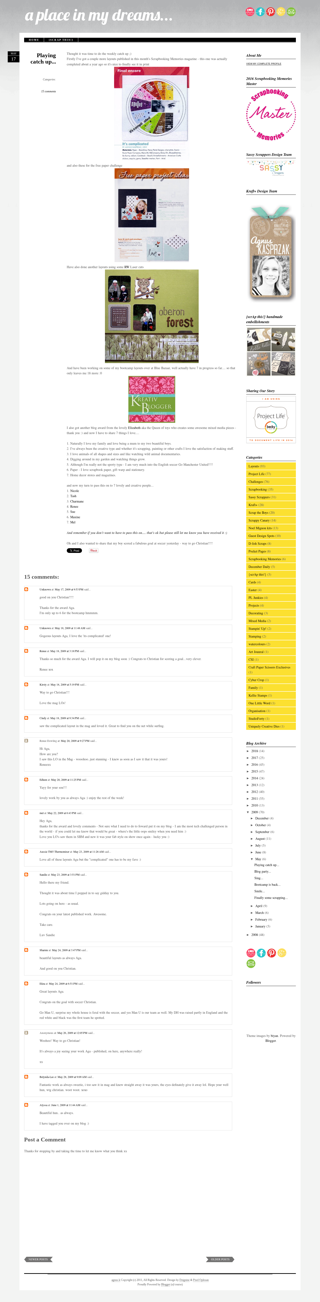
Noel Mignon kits (260, 528)
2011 (255, 798)
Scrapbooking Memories (265, 559)
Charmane (77, 501)
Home (34, 39)
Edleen (43, 779)
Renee (74, 506)
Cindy (43, 718)
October (261, 825)
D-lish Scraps (257, 543)
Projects (254, 605)
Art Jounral (256, 651)
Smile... (259, 891)
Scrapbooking (258, 489)
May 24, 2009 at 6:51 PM (63, 983)
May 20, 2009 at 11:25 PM (66, 779)
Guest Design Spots (261, 535)
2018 (255, 751)
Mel (72, 522)
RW (126, 267)
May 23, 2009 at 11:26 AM (88, 851)
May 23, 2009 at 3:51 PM (65, 874)
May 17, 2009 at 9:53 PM (69, 589)
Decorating (256, 613)
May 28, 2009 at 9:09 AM (72, 1077)
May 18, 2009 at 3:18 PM (65, 651)
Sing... (258, 878)
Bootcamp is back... (267, 884)
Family (253, 687)
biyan (274, 1035)
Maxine (75, 517)
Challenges (256, 481)
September (262, 831)
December (262, 818)
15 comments (48, 91)
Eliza (42, 983)
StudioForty (256, 718)
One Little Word (259, 703)
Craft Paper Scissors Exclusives (269, 667)
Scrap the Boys (258, 512)
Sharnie (44, 950)
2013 (255, 785)
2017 (255, 757)
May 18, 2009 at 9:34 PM (65, 718)
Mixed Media (257, 621)
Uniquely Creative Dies (264, 726)
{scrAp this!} (61, 39)
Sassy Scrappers (259, 497)
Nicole (74, 490)
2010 (255, 805)
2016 (255, 764)
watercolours (257, 644)
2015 (255, 771)
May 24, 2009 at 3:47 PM (66, 950)
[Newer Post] (38, 1261)
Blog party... (262, 871)
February (261, 919)
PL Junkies (256, 597)
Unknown (45, 589)
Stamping (255, 636)
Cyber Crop (256, 680)
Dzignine (184, 1280)
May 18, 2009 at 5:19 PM (65, 684)
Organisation (257, 711)
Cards (252, 582)
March (260, 912)
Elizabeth (134, 427)
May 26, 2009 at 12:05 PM (72, 1033)
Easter (253, 590)
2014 (255, 778)
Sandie (43, 874)
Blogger (270, 1040)
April (259, 906)
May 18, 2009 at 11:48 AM (70, 628)
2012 (255, 791)
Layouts (254, 466)
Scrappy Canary (259, 520)
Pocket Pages (257, 551)
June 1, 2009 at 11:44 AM (66, 1105)
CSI (251, 659)
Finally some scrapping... (271, 897)
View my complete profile (263, 63)
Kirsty (43, 684)
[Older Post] (220, 1261)
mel (42, 813)
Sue (72, 511)
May (258, 859)
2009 (255, 812)
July (258, 845)
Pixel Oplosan (201, 1280)
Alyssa (43, 1105)
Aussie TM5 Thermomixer (54, 851)
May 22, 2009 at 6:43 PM (62, 813)
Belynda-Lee (47, 1077)
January (260, 926)
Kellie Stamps (258, 695)
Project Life (256, 474)
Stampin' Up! (257, 628)
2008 (255, 934)
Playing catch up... (43, 58)
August (260, 838)
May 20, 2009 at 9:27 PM (75, 741)
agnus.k (116, 1280)
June (258, 852)
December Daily (259, 566)
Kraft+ (253, 505)
